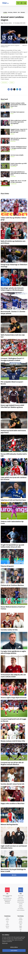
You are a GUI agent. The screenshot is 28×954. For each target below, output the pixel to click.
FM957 (20, 927)
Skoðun (7, 924)
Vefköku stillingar (14, 947)
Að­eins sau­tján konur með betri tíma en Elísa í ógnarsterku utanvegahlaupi (18, 122)
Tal (20, 931)
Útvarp (7, 927)
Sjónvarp (7, 926)
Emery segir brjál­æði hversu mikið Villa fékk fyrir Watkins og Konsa (18, 173)
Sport (7, 921)
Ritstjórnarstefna (21, 900)
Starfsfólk (20, 903)
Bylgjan (20, 926)
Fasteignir (20, 919)
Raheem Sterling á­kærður (9, 824)
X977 (21, 929)
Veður (21, 924)
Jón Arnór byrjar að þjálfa (16, 155)
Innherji (20, 918)
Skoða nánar (5, 943)
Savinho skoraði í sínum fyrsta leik (12, 784)
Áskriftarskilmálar (20, 902)
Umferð (20, 905)
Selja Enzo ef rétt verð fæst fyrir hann (13, 500)
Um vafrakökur (20, 908)
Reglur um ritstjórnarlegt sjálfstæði (7, 896)
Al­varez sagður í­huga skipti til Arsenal (13, 697)
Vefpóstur (20, 907)
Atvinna (20, 921)
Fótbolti (11, 82)
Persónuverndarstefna (7, 898)
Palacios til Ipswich (7, 566)
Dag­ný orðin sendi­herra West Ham (12, 803)
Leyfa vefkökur (14, 950)
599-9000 (8, 903)
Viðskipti (7, 919)
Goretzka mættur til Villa (9, 630)
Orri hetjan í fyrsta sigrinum (17, 112)
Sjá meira (14, 875)
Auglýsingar (20, 897)
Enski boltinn (4, 82)
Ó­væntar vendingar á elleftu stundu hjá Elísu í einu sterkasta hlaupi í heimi (18, 105)
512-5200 (21, 895)
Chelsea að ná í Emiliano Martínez (12, 585)
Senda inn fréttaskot (20, 910)
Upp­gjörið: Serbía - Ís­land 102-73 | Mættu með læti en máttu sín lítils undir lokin (18, 131)
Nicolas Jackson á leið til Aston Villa (13, 741)
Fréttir (7, 918)
